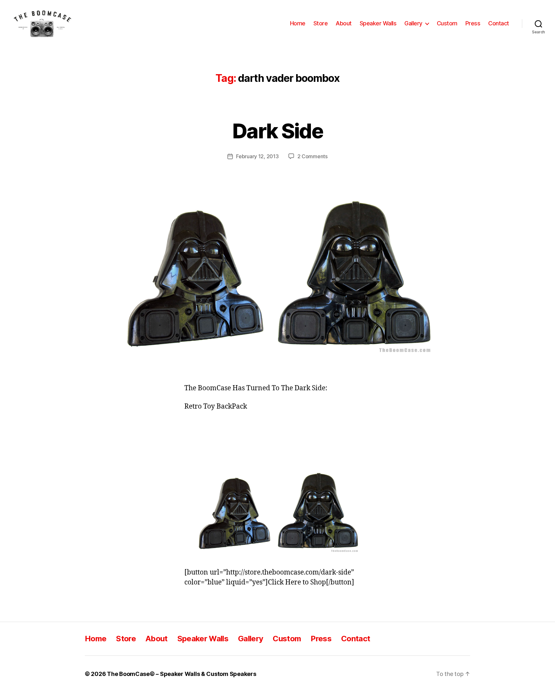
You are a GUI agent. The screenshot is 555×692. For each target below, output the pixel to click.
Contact (498, 23)
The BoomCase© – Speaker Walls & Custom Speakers (181, 673)
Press (472, 23)
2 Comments (312, 156)
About (344, 23)
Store (320, 23)
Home (297, 23)
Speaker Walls (378, 23)
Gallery (413, 23)
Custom (447, 23)
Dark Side (277, 130)
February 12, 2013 (257, 156)
